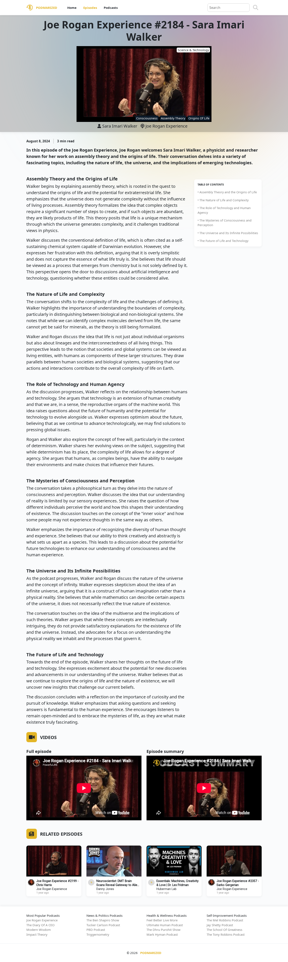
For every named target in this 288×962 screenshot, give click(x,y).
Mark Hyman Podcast (162, 934)
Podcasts (111, 7)
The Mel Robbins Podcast (225, 920)
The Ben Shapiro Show (102, 920)
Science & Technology (193, 50)
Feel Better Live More (162, 920)
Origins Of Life (198, 118)
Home (72, 7)
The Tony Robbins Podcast (226, 934)
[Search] (255, 8)
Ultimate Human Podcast (165, 925)
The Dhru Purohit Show (163, 929)
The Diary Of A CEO (40, 925)
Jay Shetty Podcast (220, 925)
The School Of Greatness (224, 929)
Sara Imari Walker (119, 126)
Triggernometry (97, 934)
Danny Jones (105, 889)
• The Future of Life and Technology (223, 241)
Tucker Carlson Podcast (103, 925)
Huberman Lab (166, 889)
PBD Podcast (95, 929)
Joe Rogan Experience (165, 126)
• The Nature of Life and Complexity (223, 200)
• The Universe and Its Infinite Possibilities (228, 233)
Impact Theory (36, 934)
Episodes (90, 7)
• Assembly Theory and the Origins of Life (227, 192)
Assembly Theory (173, 118)
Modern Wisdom (38, 929)
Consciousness (146, 118)
